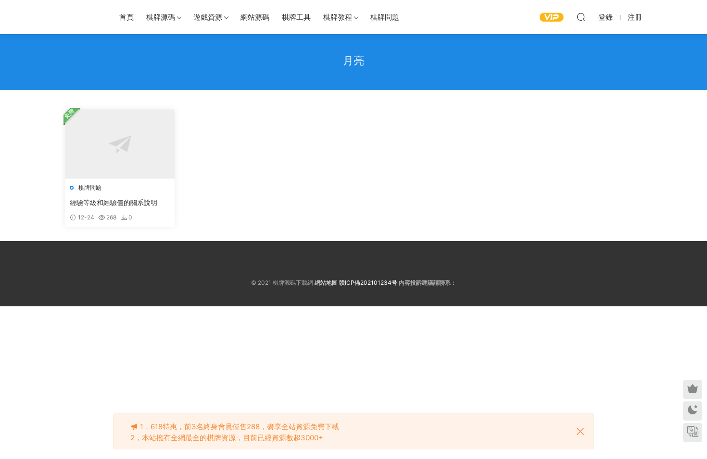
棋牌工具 (296, 17)
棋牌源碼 (160, 17)
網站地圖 (326, 282)
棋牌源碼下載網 (82, 17)
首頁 (126, 17)
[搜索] (581, 17)
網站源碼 (254, 17)
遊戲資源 (207, 17)
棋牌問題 (384, 17)
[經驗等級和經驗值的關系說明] (120, 144)
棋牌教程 (337, 17)
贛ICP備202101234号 (368, 282)
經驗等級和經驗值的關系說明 (113, 202)
